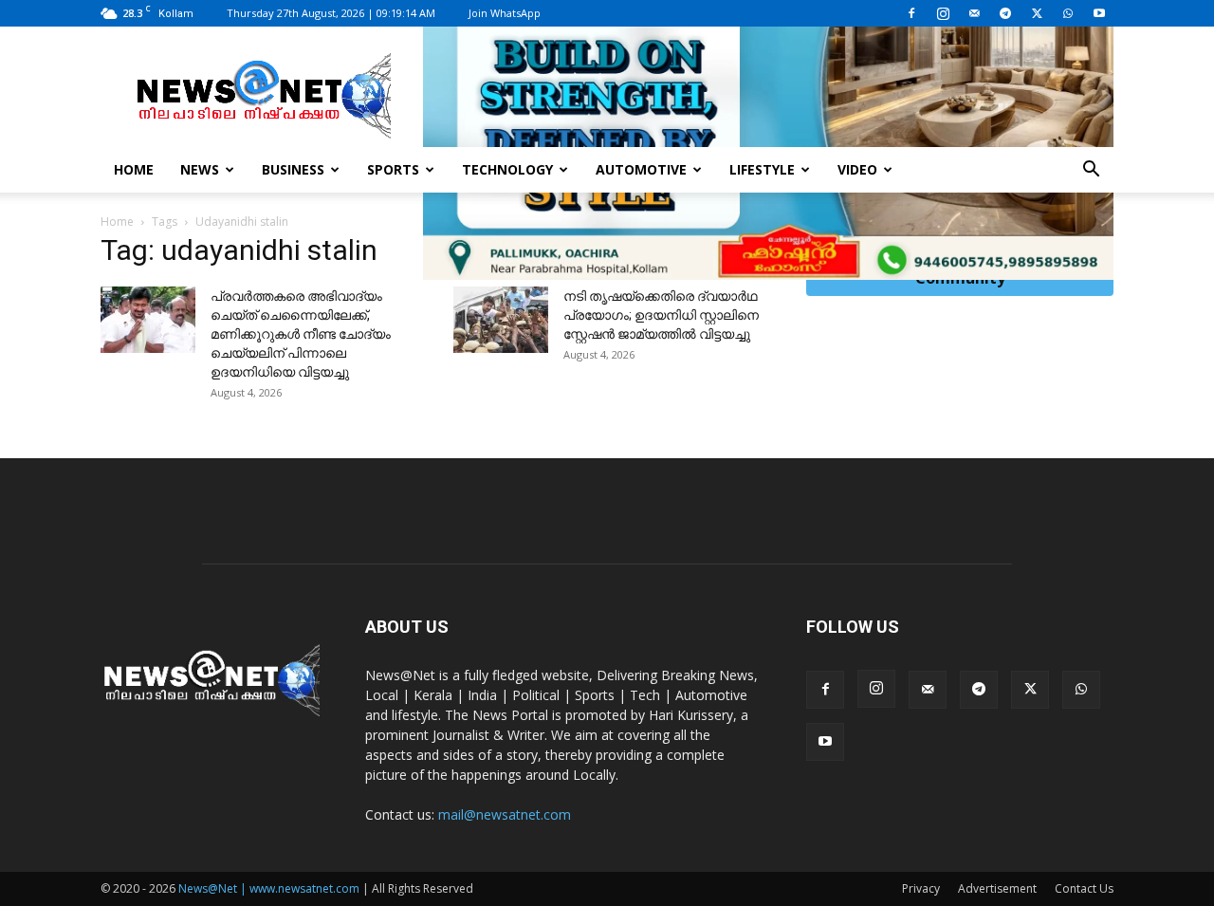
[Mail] (974, 13)
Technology (507, 169)
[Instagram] (943, 13)
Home (134, 169)
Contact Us (1084, 888)
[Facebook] (911, 13)
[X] (1036, 13)
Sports (393, 169)
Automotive (641, 169)
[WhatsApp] (1068, 13)
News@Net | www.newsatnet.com (268, 888)
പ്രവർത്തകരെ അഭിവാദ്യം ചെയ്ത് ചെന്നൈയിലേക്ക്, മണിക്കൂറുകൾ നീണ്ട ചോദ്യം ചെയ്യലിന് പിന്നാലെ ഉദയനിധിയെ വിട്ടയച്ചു (301, 333)
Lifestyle (762, 169)
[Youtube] (1099, 13)
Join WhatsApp (505, 13)
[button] (1090, 171)
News (199, 169)
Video (857, 169)
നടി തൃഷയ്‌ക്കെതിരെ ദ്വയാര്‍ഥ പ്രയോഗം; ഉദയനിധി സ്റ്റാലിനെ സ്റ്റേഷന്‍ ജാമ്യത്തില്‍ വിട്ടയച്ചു (661, 315)
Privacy (921, 888)
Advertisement (997, 888)
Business (293, 169)
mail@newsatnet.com (504, 814)
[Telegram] (1005, 13)
